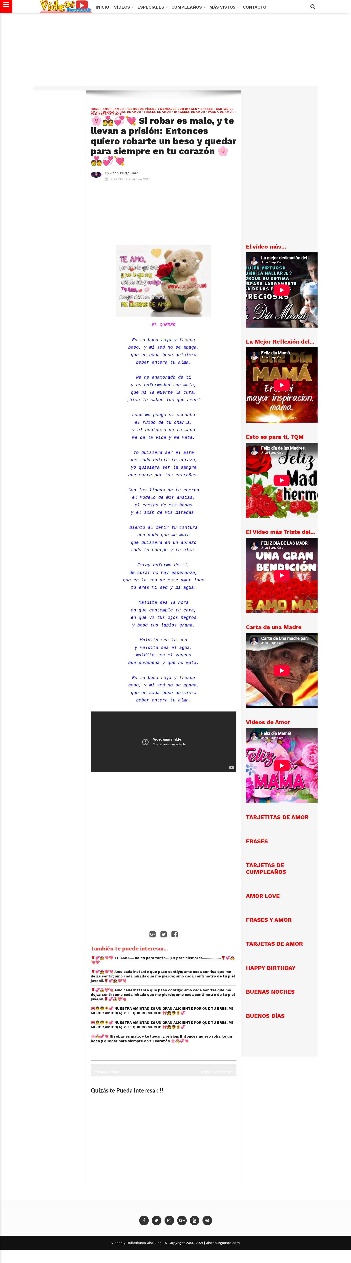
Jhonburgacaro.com (222, 1243)
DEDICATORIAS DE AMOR (122, 111)
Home (95, 109)
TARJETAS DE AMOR (106, 114)
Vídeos (122, 7)
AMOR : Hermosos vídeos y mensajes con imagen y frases (164, 109)
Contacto (254, 7)
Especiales (151, 7)
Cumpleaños (187, 7)
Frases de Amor (157, 111)
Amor (107, 109)
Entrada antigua (107, 1072)
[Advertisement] (175, 51)
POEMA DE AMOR (221, 111)
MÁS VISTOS (223, 7)
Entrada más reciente (217, 1072)
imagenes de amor (189, 111)
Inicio (102, 7)
